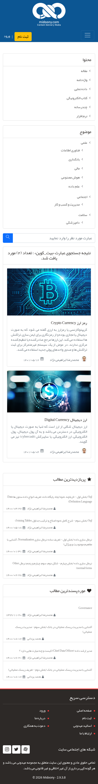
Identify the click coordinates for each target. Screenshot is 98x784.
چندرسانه (80, 107)
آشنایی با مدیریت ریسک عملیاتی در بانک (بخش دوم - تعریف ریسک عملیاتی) (50, 669)
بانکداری (74, 159)
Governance (85, 608)
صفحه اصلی (84, 710)
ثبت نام (23, 36)
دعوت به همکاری (34, 725)
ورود (7, 35)
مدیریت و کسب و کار (67, 204)
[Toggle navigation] (87, 35)
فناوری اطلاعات (70, 150)
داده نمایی (80, 89)
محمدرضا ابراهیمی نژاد (64, 359)
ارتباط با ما (85, 733)
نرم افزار (81, 116)
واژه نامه (82, 80)
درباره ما (39, 718)
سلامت (82, 215)
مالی (77, 168)
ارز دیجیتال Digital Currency (65, 420)
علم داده (74, 186)
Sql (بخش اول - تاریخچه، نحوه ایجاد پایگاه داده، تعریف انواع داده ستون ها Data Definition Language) (49, 499)
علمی (84, 142)
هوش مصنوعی (70, 177)
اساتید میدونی (82, 725)
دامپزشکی (73, 222)
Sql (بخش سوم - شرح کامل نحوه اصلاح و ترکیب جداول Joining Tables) (53, 520)
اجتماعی (82, 197)
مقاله (84, 71)
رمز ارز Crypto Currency (69, 323)
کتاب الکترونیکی (77, 98)
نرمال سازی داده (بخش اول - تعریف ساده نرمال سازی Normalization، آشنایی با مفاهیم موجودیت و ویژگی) (49, 542)
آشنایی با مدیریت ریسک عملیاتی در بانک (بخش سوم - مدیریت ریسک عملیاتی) (53, 629)
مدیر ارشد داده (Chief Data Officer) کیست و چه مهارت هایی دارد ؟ (55, 650)
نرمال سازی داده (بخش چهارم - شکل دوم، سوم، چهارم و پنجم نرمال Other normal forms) (52, 565)
